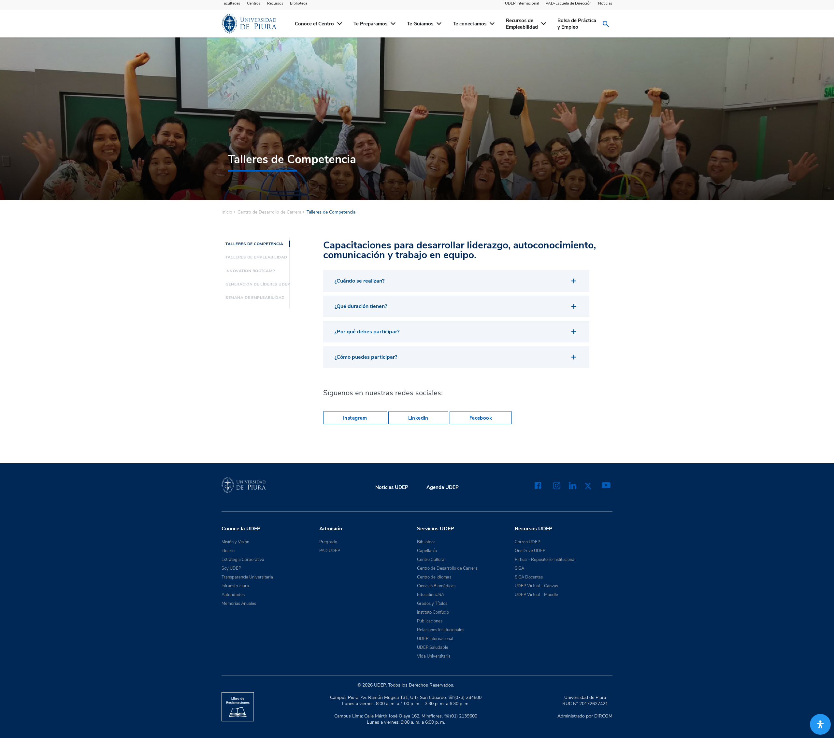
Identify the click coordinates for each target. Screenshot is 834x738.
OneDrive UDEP (530, 551)
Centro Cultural (431, 560)
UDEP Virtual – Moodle (536, 595)
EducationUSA (430, 595)
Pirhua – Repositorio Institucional (545, 560)
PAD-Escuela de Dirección (569, 3)
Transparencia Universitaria (247, 577)
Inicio (227, 212)
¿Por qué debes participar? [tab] (367, 331)
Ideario (228, 551)
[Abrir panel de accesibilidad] (820, 724)
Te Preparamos (370, 24)
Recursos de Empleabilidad (522, 23)
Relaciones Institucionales (440, 630)
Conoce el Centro (314, 24)
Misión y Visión (235, 542)
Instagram (355, 418)
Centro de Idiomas (434, 577)
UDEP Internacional (522, 3)
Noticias (605, 3)
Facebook (480, 418)
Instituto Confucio (433, 612)
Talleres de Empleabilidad (256, 257)
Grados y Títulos (432, 603)
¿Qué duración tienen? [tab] (361, 306)
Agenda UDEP (442, 487)
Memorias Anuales (239, 603)
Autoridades (233, 595)
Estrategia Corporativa (243, 560)
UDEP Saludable (432, 647)
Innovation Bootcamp (250, 270)
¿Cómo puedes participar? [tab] (366, 357)
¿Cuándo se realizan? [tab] (359, 281)
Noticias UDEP (391, 487)
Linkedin (418, 418)
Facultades (231, 3)
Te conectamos (469, 24)
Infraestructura (235, 586)
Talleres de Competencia (254, 243)
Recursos (275, 3)
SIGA (519, 568)
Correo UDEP (527, 542)
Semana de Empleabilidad (255, 297)
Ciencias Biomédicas (436, 586)
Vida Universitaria (434, 656)
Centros (254, 3)
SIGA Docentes (529, 577)
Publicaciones (429, 621)
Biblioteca (298, 3)
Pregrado (328, 542)
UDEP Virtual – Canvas (536, 586)
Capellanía (427, 551)
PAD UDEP (329, 551)
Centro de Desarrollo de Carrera (269, 212)
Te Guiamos (420, 24)
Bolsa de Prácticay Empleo (576, 23)
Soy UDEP (231, 568)
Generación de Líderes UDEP (257, 284)
